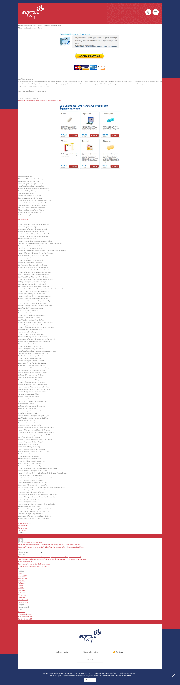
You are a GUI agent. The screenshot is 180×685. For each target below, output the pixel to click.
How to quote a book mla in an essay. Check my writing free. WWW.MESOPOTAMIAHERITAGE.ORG (52, 559)
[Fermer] (174, 675)
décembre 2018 (23, 600)
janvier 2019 (22, 597)
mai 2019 (21, 588)
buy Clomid (22, 530)
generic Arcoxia (23, 525)
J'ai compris (90, 680)
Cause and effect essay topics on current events (33, 566)
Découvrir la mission (90, 652)
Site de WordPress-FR (25, 619)
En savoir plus (126, 675)
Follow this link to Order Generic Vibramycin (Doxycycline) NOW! (39, 100)
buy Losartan (22, 528)
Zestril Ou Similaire (24, 523)
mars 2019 (21, 593)
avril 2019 (21, 590)
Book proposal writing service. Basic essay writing (34, 564)
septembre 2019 (23, 578)
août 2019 (21, 581)
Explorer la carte (61, 652)
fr (148, 12)
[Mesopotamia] (33, 12)
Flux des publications (25, 614)
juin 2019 (21, 585)
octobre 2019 (22, 576)
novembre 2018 (23, 602)
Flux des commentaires (25, 616)
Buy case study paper (25, 561)
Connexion (21, 612)
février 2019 (22, 595)
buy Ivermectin (23, 219)
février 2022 (22, 573)
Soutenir (90, 659)
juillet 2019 (22, 583)
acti (25, 542)
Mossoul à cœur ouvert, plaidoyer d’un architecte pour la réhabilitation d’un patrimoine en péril (49, 557)
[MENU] (155, 12)
